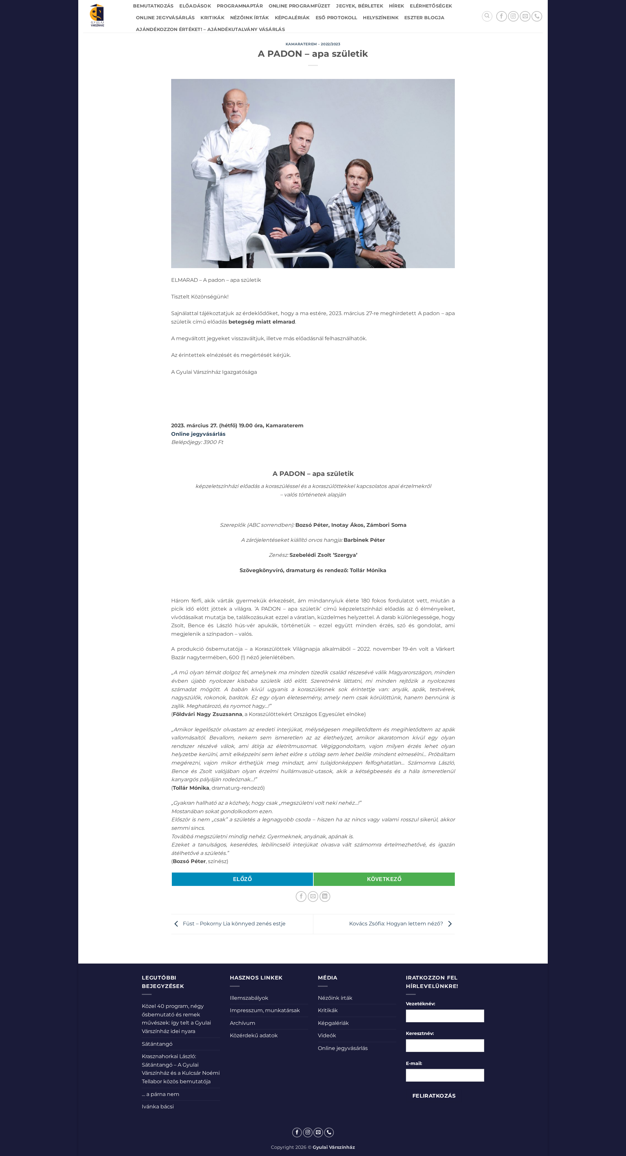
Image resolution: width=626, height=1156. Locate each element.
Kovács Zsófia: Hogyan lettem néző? (396, 923)
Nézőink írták (249, 18)
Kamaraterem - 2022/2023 (313, 44)
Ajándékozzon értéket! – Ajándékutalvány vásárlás (210, 29)
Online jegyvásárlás (165, 18)
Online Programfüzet (299, 6)
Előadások (195, 6)
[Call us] (536, 16)
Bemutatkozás (153, 6)
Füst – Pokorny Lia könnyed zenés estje (234, 923)
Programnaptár (240, 6)
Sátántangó (157, 1044)
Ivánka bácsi (158, 1106)
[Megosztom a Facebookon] (301, 896)
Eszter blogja (424, 18)
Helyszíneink (380, 18)
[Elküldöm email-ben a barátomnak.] (313, 896)
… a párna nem (160, 1094)
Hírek (396, 6)
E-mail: (414, 1063)
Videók (327, 1035)
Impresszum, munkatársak (265, 1010)
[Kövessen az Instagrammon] (513, 16)
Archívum (242, 1023)
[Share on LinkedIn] (325, 896)
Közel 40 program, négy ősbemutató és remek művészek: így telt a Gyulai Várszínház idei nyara (176, 1018)
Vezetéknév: (420, 1004)
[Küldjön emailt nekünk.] (525, 16)
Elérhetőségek (431, 6)
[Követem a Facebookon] (501, 16)
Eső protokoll (336, 18)
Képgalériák (292, 18)
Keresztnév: (420, 1033)
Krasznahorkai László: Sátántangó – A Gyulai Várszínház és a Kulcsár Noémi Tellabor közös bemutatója (181, 1069)
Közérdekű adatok (254, 1035)
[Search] (487, 16)
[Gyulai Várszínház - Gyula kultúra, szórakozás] (103, 16)
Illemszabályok (249, 998)
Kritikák (212, 18)
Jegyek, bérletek (359, 6)
